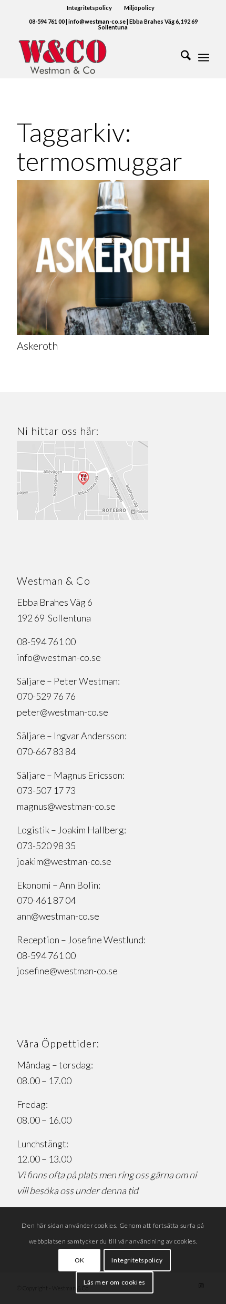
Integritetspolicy (89, 7)
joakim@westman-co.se (64, 861)
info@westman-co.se (59, 657)
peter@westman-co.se (62, 712)
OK (80, 1260)
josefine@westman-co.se (67, 970)
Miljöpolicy (139, 7)
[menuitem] (89, 8)
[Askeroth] (113, 331)
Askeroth (37, 345)
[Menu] (203, 56)
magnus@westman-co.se (66, 806)
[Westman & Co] (93, 57)
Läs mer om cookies (115, 1282)
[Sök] (180, 57)
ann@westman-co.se (58, 916)
